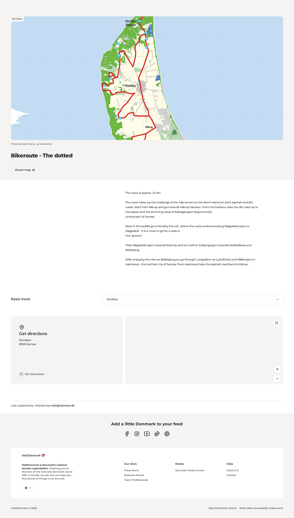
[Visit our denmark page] (127, 434)
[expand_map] (276, 323)
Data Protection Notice (223, 508)
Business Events (134, 475)
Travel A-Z (232, 470)
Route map (23, 170)
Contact (231, 475)
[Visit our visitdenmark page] (147, 434)
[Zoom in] (277, 369)
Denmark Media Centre (189, 470)
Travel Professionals (136, 479)
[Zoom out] (277, 379)
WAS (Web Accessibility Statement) (261, 508)
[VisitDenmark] (33, 455)
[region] (204, 350)
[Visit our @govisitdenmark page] (157, 434)
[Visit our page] (137, 434)
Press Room (131, 470)
